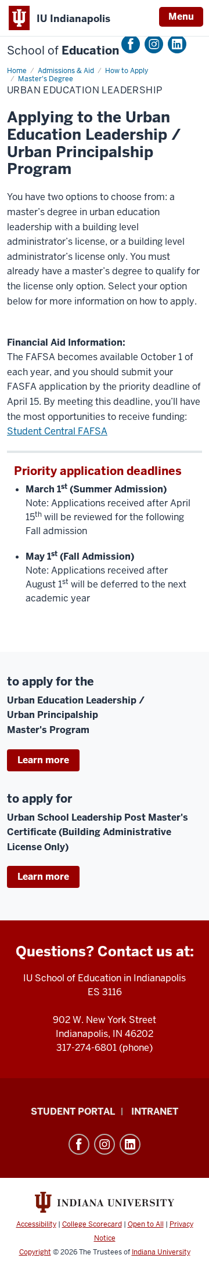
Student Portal (73, 1111)
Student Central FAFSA (57, 431)
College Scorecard (92, 1224)
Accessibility (36, 1224)
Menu (181, 16)
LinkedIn (177, 44)
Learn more (43, 760)
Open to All (146, 1224)
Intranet (154, 1111)
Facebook (130, 44)
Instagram (154, 44)
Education (63, 50)
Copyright (35, 1252)
